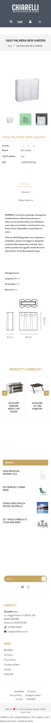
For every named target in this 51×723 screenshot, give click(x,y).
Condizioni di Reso (11, 664)
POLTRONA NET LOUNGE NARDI (14, 488)
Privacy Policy (10, 659)
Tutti (10, 46)
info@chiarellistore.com (17, 631)
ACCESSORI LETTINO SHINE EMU (37, 406)
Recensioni (26, 192)
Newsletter (8, 649)
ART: (4, 162)
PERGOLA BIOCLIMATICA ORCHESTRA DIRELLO (14, 505)
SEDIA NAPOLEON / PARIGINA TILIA (12, 472)
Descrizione (24, 184)
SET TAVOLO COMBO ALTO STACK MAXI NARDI (15, 521)
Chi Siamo (8, 654)
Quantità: (5, 145)
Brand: (5, 150)
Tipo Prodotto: (9, 156)
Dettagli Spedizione (25, 200)
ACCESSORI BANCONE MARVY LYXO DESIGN (14, 407)
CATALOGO (8, 674)
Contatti (7, 669)
